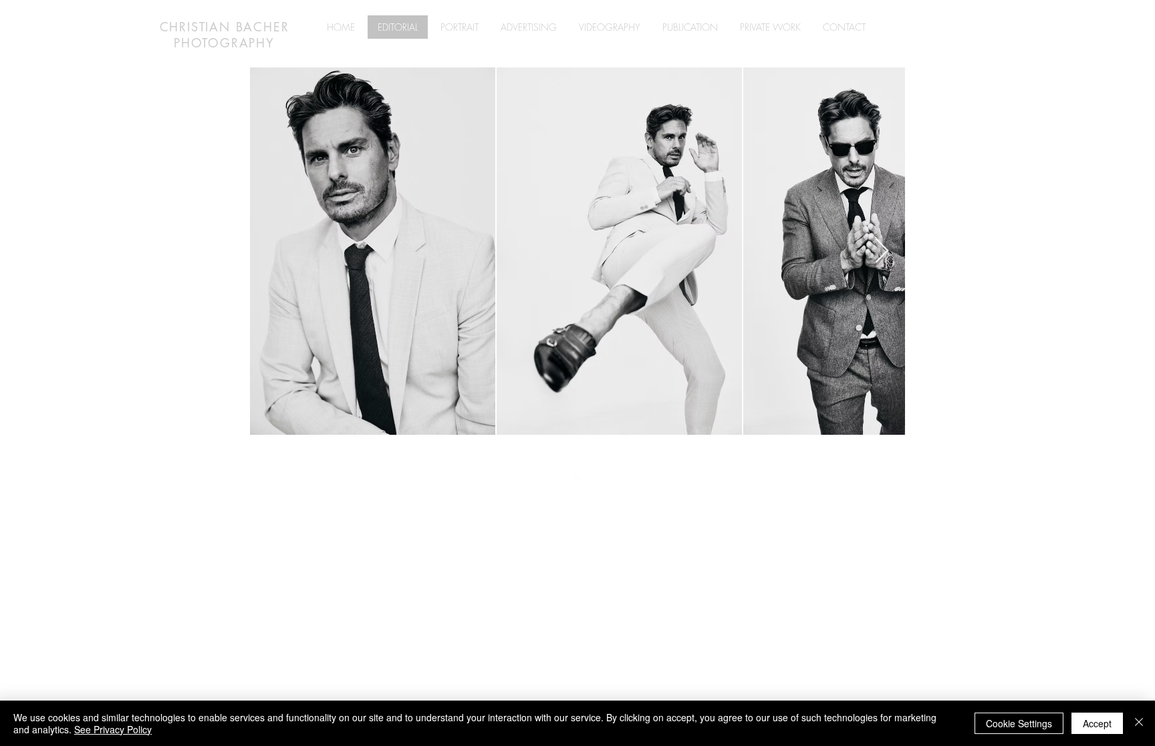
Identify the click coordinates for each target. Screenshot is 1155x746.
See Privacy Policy (113, 729)
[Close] (1139, 723)
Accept (1097, 723)
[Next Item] (882, 251)
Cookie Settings (1019, 723)
